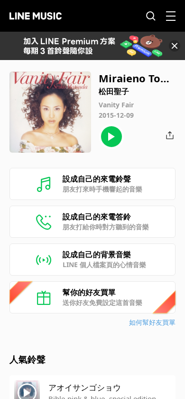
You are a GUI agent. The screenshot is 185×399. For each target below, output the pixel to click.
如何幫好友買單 (152, 322)
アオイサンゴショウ (84, 387)
